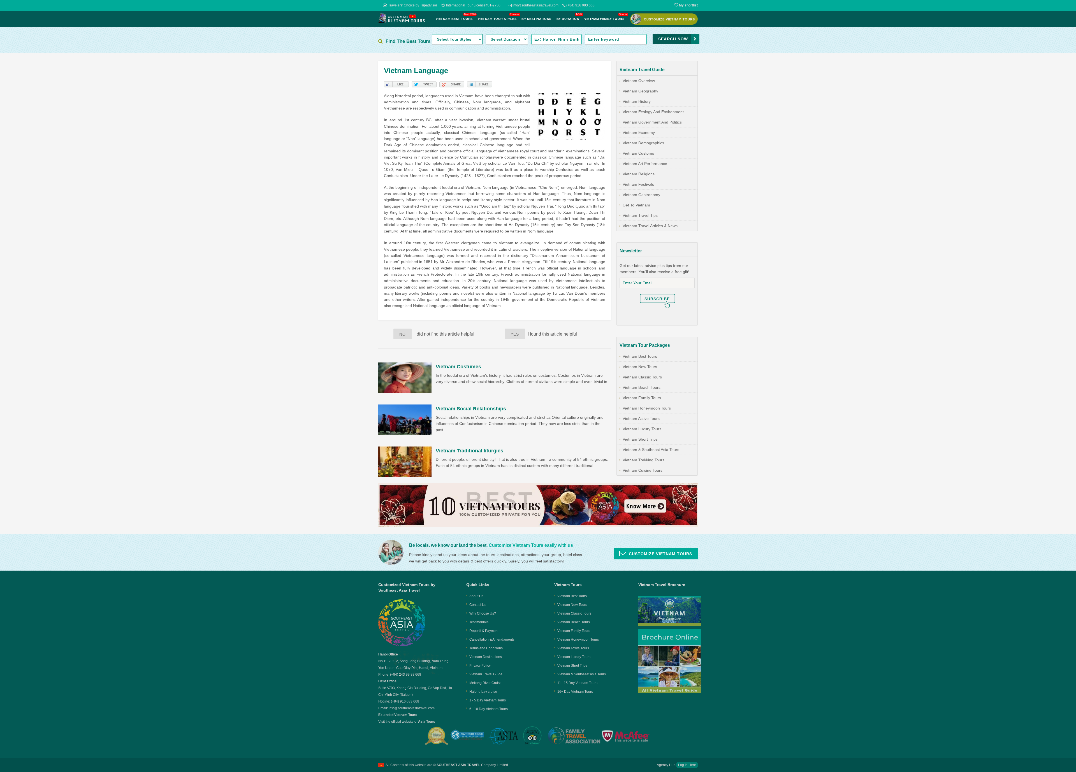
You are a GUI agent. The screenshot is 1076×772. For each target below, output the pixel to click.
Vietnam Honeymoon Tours (647, 408)
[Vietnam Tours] (402, 22)
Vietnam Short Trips (640, 439)
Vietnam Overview (639, 80)
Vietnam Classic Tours (642, 377)
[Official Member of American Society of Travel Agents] (503, 736)
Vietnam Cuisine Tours (642, 470)
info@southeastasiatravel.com (535, 5)
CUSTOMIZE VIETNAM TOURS (669, 19)
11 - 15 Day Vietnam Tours (577, 683)
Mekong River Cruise (485, 683)
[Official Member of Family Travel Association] (573, 736)
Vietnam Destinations (485, 657)
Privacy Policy (480, 666)
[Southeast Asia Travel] (401, 645)
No (402, 334)
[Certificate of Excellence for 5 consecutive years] (533, 735)
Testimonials (478, 622)
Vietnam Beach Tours (641, 387)
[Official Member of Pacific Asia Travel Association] (467, 736)
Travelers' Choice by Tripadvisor (412, 5)
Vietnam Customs (638, 153)
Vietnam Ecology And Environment (653, 112)
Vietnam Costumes (458, 366)
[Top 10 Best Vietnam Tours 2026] (538, 526)
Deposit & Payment (483, 631)
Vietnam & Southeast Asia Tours (651, 449)
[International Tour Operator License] (437, 735)
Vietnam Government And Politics (652, 122)
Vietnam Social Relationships (471, 408)
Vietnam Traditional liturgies (469, 451)
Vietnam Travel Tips (640, 215)
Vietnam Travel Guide (485, 674)
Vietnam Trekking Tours (643, 460)
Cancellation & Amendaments (491, 639)
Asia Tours (426, 722)
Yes (515, 334)
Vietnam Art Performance (645, 163)
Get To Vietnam (636, 205)
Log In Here (687, 765)
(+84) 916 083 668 (580, 5)
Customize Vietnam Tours (660, 554)
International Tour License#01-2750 (472, 5)
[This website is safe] (626, 736)
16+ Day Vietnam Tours (575, 692)
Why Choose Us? (482, 613)
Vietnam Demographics (643, 143)
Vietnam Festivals (638, 184)
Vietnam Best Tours (640, 356)
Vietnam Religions (639, 174)
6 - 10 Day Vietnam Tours (488, 709)
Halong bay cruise (483, 692)
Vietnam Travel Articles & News (650, 226)
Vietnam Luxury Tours (642, 429)
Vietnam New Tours (640, 366)
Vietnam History (637, 101)
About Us (476, 596)
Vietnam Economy (639, 132)
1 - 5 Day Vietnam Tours (487, 700)
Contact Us (477, 605)
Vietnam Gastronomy (641, 194)
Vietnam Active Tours (641, 418)
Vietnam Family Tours (642, 398)
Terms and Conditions (486, 648)
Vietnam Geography (640, 91)
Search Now (673, 39)
